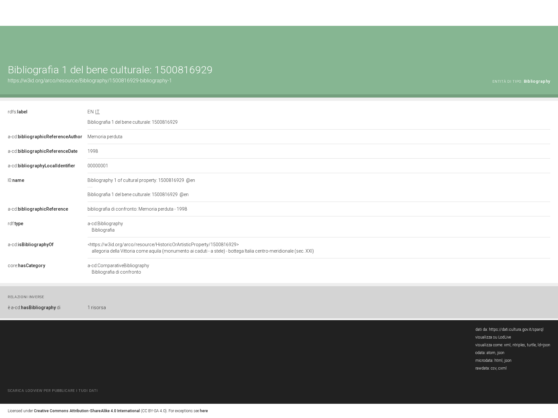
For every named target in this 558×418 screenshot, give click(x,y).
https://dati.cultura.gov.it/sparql (516, 329)
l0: (16, 180)
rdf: (15, 223)
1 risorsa (97, 307)
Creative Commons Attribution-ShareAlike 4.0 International (87, 411)
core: (26, 265)
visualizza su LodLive (493, 337)
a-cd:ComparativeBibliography (118, 269)
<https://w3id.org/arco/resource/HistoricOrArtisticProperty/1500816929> (201, 248)
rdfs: (17, 111)
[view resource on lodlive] (547, 41)
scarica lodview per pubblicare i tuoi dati (53, 391)
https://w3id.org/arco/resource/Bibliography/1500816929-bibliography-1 (90, 81)
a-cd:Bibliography (105, 227)
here (204, 411)
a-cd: (45, 136)
